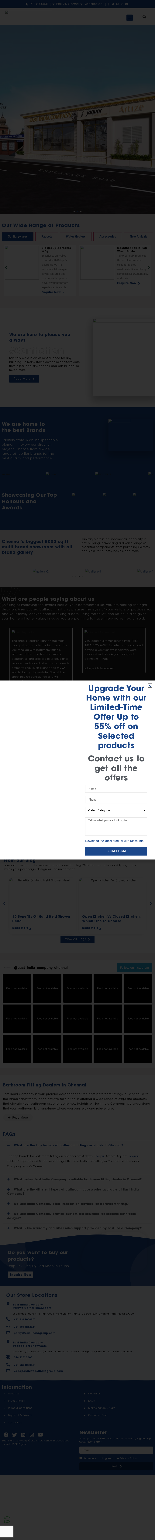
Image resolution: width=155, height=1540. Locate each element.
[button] (149, 685)
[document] (77, 770)
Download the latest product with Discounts (114, 841)
